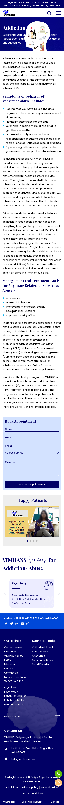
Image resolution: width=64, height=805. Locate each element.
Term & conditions (32, 793)
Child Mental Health (43, 647)
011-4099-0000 (49, 618)
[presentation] (5, 593)
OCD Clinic (38, 655)
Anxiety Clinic (40, 651)
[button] (27, 541)
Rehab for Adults (14, 700)
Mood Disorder (40, 664)
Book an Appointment (32, 484)
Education (10, 664)
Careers (9, 668)
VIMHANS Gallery (13, 655)
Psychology (11, 691)
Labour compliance (15, 677)
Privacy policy (30, 787)
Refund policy (49, 787)
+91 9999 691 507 (24, 618)
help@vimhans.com (23, 759)
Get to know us (13, 647)
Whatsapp (9, 801)
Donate (55, 801)
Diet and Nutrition (14, 704)
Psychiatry (10, 687)
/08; (37, 618)
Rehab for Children (15, 696)
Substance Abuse (42, 660)
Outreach (10, 651)
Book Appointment (32, 801)
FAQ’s (7, 660)
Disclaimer (12, 787)
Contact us (11, 672)
